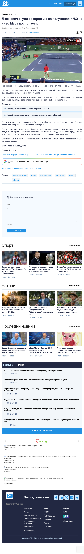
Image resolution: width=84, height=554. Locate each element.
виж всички (75, 245)
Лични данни (68, 521)
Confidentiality (29, 530)
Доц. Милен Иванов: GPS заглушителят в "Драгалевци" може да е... (41, 350)
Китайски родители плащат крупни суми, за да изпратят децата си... (69, 309)
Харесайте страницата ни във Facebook (22, 168)
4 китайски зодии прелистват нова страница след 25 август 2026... (69, 350)
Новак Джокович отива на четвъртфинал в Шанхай (28, 109)
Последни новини (55, 3)
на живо (69, 4)
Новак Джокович (20, 175)
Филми (66, 508)
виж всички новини (42, 431)
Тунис (33, 175)
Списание (48, 526)
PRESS (46, 512)
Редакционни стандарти (29, 522)
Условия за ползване (32, 518)
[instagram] (72, 497)
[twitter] (66, 497)
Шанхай (16, 180)
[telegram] (77, 497)
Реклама (47, 519)
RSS (65, 512)
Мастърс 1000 (45, 175)
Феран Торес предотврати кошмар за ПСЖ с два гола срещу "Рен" (69, 269)
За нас (27, 512)
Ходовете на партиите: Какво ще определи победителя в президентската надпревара (41, 400)
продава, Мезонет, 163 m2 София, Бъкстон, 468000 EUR (35, 456)
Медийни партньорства (49, 515)
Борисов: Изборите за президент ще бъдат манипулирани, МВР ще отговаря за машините (38, 390)
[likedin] (61, 497)
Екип (46, 508)
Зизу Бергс (60, 175)
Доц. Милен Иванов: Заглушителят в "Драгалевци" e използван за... (41, 310)
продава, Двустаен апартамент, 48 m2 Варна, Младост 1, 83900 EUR (39, 478)
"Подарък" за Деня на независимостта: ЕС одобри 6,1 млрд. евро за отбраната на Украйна (39, 410)
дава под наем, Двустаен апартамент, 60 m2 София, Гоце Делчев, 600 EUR (41, 445)
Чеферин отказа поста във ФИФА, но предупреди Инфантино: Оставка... (41, 269)
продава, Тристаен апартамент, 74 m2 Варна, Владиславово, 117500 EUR (41, 467)
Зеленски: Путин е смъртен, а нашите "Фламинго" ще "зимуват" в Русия (35, 380)
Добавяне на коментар (20, 197)
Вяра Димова (34, 32)
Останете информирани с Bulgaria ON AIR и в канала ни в (38, 155)
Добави (16, 231)
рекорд (71, 175)
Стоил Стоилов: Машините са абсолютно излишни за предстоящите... (14, 350)
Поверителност (30, 515)
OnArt (66, 516)
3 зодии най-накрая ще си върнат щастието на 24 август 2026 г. (13, 309)
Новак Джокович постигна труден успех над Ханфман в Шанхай (34, 115)
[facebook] (56, 497)
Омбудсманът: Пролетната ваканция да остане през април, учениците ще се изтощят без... (41, 421)
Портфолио (28, 526)
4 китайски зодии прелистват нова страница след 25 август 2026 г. (33, 371)
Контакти (28, 508)
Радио (46, 523)
